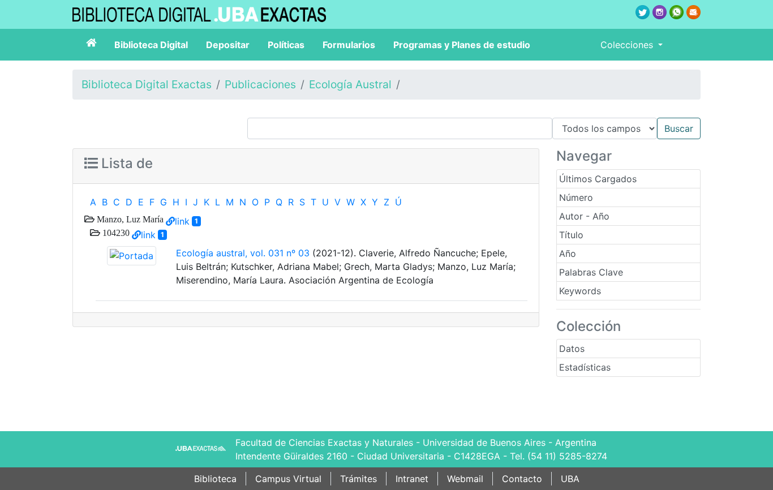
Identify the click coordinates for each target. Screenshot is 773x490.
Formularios (349, 44)
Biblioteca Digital (151, 44)
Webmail (465, 478)
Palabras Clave (591, 272)
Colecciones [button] (628, 44)
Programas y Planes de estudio (461, 44)
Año (567, 253)
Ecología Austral (350, 84)
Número (576, 197)
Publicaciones (260, 84)
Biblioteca (215, 478)
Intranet (412, 478)
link (182, 221)
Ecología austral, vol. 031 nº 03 (243, 253)
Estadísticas (585, 367)
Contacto (522, 478)
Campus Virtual (288, 478)
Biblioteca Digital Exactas (146, 84)
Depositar (228, 44)
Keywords (580, 290)
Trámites (358, 478)
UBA (570, 478)
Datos (572, 348)
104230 (115, 232)
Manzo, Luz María (129, 218)
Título (571, 234)
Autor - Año (584, 216)
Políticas (286, 44)
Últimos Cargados (598, 178)
